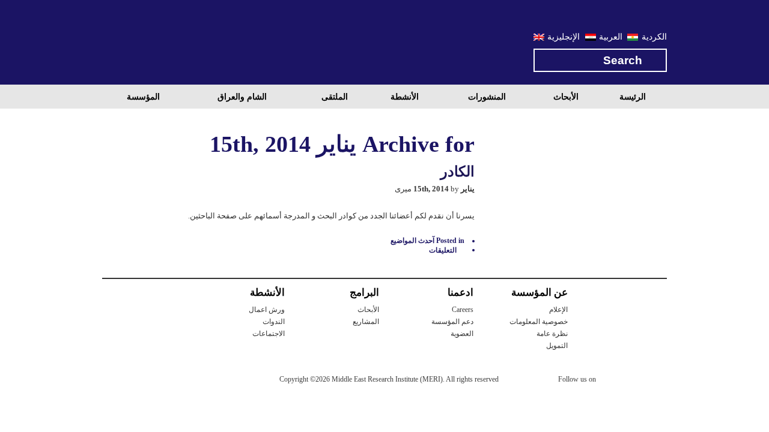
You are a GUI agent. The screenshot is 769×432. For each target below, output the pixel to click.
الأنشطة (405, 96)
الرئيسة (632, 96)
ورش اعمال (267, 309)
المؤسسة (143, 96)
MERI (150, 44)
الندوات (274, 321)
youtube (659, 380)
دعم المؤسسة (452, 321)
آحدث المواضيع (412, 240)
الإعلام (558, 309)
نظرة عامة (552, 333)
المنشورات (487, 96)
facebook (635, 381)
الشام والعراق (242, 96)
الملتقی (334, 96)
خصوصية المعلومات (538, 321)
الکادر (457, 171)
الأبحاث (566, 96)
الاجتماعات (268, 333)
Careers (462, 309)
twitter (611, 381)
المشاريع (366, 321)
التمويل (557, 345)
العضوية (462, 333)
